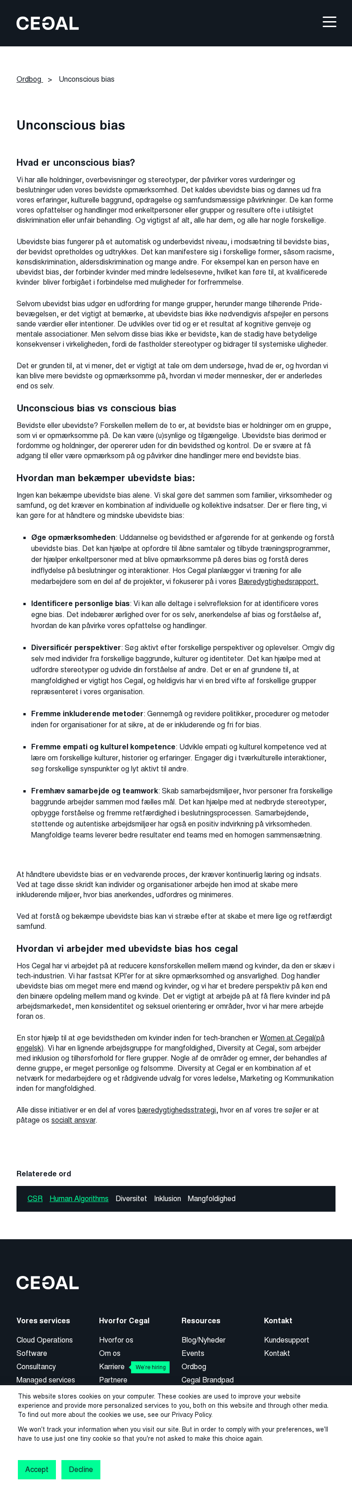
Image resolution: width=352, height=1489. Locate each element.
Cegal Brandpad (208, 1380)
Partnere (113, 1380)
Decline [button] (81, 1469)
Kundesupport (286, 1340)
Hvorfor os (116, 1340)
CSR (35, 1198)
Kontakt (277, 1353)
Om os (110, 1353)
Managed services (45, 1380)
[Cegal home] (47, 23)
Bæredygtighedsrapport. (278, 581)
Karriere (132, 1366)
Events (193, 1353)
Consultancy (36, 1366)
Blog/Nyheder (204, 1340)
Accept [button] (37, 1469)
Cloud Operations (44, 1340)
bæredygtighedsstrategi (177, 1110)
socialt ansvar (73, 1120)
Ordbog (194, 1366)
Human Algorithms (79, 1198)
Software (31, 1353)
